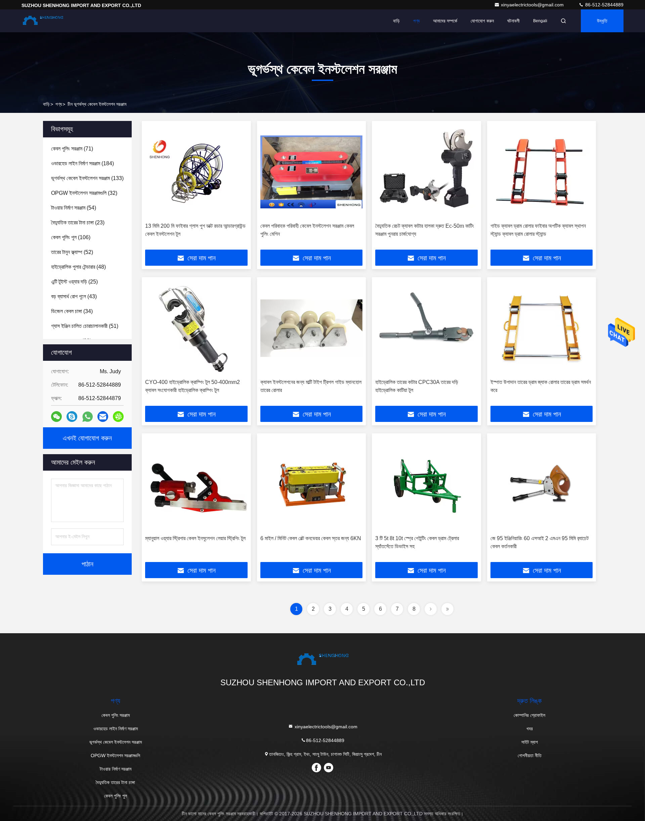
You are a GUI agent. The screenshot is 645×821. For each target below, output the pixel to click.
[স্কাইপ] (72, 416)
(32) (84, 193)
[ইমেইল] (102, 416)
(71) (72, 149)
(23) (77, 222)
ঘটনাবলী (513, 21)
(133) (87, 178)
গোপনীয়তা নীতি (530, 755)
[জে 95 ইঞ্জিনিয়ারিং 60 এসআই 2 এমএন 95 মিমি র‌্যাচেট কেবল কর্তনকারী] (541, 484)
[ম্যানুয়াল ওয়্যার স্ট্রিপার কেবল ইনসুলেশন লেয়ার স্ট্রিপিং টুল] (196, 484)
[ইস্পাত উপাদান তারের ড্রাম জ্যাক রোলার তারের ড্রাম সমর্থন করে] (541, 328)
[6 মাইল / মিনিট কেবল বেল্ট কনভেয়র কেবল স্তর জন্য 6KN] (311, 484)
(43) (74, 296)
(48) (78, 267)
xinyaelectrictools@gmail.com (533, 4)
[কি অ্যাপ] (87, 417)
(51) (84, 326)
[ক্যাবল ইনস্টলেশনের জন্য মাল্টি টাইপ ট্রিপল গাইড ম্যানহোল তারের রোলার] (311, 328)
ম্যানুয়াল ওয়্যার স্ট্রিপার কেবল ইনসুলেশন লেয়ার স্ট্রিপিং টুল (195, 538)
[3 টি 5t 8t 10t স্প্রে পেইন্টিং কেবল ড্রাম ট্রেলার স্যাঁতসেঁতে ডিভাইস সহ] (426, 484)
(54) (73, 208)
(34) (72, 311)
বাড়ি (396, 21)
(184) (82, 163)
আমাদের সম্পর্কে (445, 21)
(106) (70, 237)
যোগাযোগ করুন (482, 21)
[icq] (118, 416)
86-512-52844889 (604, 4)
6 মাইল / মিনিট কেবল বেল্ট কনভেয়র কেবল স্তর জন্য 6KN (310, 538)
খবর (529, 728)
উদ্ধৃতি (602, 21)
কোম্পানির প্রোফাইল (529, 715)
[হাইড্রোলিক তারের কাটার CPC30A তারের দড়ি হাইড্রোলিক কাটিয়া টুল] (426, 328)
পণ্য (416, 21)
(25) (74, 282)
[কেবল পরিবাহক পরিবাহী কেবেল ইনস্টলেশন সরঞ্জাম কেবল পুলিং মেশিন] (311, 171)
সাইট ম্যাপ (529, 742)
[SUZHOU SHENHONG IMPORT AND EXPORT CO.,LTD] (43, 21)
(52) (72, 252)
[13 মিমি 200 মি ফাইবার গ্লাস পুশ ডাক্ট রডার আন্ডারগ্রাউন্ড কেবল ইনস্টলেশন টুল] (196, 171)
